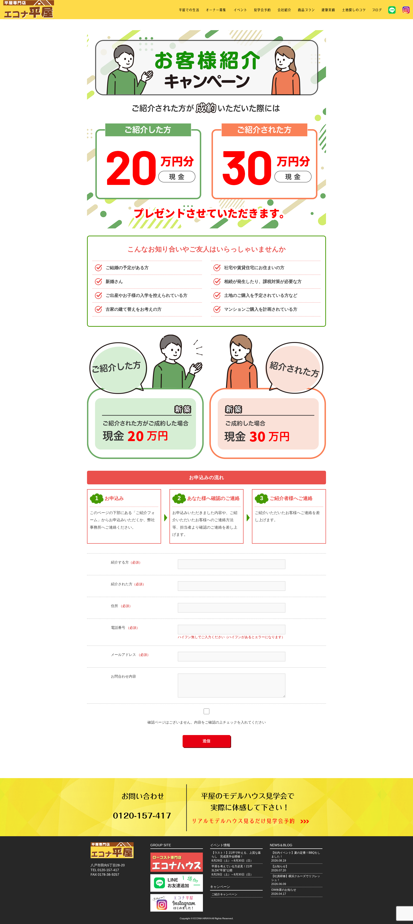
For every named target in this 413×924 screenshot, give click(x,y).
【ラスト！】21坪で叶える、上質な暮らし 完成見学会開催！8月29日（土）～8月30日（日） (236, 857)
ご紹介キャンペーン (224, 894)
